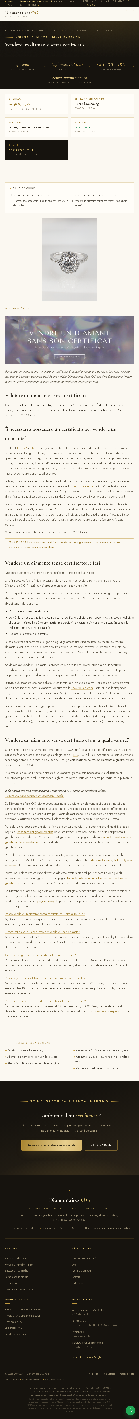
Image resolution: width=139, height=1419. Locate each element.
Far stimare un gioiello (16, 1277)
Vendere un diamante (16, 1258)
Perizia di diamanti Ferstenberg (25, 1050)
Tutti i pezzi (78, 1283)
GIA (24, 448)
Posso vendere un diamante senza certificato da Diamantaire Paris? (45, 914)
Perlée (12, 865)
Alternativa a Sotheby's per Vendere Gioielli (33, 1057)
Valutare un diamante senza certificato (32, 195)
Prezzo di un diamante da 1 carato (23, 1309)
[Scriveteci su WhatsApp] (130, 1410)
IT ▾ (104, 5)
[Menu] (130, 13)
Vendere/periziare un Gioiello (42, 30)
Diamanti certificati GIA (84, 1258)
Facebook (76, 1357)
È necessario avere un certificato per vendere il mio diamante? (42, 932)
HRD (33, 448)
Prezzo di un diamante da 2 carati (22, 1315)
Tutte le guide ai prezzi (16, 1334)
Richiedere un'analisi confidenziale (51, 1145)
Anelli (75, 1264)
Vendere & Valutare (17, 308)
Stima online (11, 1283)
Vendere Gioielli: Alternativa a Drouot (98, 1068)
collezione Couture (100, 860)
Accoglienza (13, 30)
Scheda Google (93, 1357)
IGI (19, 448)
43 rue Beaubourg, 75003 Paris (89, 1312)
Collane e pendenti (81, 1270)
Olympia (127, 860)
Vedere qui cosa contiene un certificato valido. (34, 796)
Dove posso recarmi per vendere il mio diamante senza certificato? (45, 1001)
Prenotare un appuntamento (19, 1289)
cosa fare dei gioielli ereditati (35, 832)
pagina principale (47, 901)
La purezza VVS (13, 1328)
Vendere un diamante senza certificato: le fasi (97, 195)
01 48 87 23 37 (101, 1145)
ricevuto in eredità (82, 486)
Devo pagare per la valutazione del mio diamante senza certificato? (45, 978)
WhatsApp (81, 1334)
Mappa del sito (127, 1373)
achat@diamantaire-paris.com (108, 1011)
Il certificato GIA (13, 1322)
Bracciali (76, 1277)
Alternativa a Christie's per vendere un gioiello (103, 1050)
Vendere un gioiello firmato (19, 1264)
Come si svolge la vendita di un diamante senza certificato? (40, 955)
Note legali (94, 1373)
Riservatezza (109, 1373)
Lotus (117, 860)
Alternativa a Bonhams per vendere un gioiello (34, 1063)
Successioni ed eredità (16, 1270)
